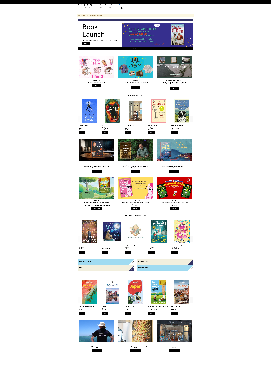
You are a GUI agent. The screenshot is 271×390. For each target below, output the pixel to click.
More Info (96, 350)
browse (135, 87)
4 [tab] (135, 49)
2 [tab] (131, 49)
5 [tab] (137, 49)
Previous (79, 116)
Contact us (115, 4)
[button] (122, 8)
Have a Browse (135, 350)
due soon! (135, 208)
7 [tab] (142, 49)
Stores (108, 4)
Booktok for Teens (107, 20)
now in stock (97, 208)
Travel (135, 276)
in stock (174, 208)
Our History (174, 350)
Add (82, 132)
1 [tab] (129, 49)
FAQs (102, 4)
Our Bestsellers (135, 95)
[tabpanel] (135, 36)
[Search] (116, 8)
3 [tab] (133, 49)
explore (97, 85)
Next (191, 116)
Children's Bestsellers (135, 216)
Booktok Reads (164, 20)
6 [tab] (139, 49)
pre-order (86, 43)
